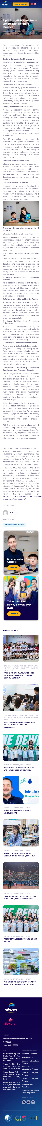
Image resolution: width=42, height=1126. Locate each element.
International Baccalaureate (14, 525)
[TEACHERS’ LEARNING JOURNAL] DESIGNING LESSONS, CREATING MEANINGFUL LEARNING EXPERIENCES (19, 1081)
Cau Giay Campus (11, 666)
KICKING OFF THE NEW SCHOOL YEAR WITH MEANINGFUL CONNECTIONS (19, 768)
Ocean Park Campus (28, 668)
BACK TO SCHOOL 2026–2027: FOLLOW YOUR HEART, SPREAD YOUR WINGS (20, 897)
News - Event (9, 670)
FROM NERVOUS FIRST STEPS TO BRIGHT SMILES (20, 940)
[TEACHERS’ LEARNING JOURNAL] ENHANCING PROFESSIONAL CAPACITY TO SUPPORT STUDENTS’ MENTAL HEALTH (21, 1031)
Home (5, 31)
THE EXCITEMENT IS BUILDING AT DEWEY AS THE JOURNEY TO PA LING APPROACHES (20, 725)
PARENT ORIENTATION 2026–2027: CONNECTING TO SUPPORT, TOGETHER (19, 854)
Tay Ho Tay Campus (16, 31)
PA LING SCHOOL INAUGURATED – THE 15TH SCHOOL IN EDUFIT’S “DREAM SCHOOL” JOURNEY (19, 675)
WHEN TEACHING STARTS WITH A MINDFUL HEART (17, 811)
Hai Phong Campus (26, 666)
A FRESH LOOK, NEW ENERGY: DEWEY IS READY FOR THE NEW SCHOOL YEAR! (20, 983)
